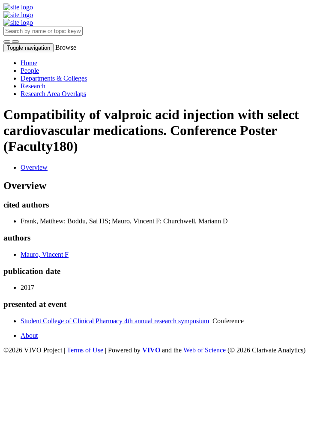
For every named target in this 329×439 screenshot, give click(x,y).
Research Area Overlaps (53, 93)
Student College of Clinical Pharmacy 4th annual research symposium (115, 321)
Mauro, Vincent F (45, 254)
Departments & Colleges (54, 78)
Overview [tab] (34, 167)
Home (29, 62)
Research (33, 86)
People (30, 70)
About (29, 335)
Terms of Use (86, 350)
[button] (6, 41)
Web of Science (204, 350)
